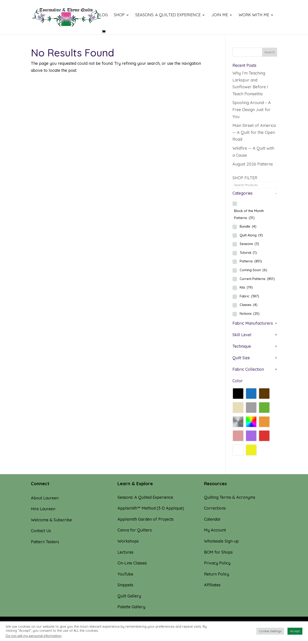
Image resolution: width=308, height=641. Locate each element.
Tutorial (248, 252)
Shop (119, 15)
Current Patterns (257, 279)
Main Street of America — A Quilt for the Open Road (254, 132)
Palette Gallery (131, 606)
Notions (250, 313)
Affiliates (212, 584)
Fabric (249, 296)
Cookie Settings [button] (270, 631)
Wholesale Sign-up (221, 541)
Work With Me (254, 15)
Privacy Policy (217, 563)
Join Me (219, 15)
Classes (248, 305)
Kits (246, 287)
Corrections (215, 508)
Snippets (125, 584)
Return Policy (216, 574)
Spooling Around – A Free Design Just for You (251, 109)
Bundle (248, 226)
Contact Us (41, 530)
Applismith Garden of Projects (145, 519)
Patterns (251, 261)
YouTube (125, 574)
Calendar (212, 519)
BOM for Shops (218, 552)
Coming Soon (253, 270)
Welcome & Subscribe (51, 519)
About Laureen (45, 498)
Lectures (125, 552)
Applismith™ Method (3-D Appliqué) (150, 508)
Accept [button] (295, 631)
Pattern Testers (45, 541)
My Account (215, 530)
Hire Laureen (43, 508)
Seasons (249, 244)
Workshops (128, 541)
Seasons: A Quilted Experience (168, 15)
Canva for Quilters (134, 530)
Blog (102, 15)
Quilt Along (251, 235)
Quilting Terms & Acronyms (229, 497)
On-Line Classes (132, 563)
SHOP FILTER (244, 177)
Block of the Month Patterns (249, 214)
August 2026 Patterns (252, 164)
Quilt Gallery (129, 596)
